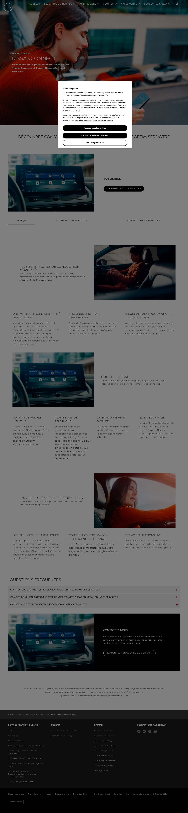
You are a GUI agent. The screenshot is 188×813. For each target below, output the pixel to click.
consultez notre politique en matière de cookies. (94, 120)
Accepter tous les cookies (95, 128)
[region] (95, 114)
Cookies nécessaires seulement (95, 135)
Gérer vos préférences (95, 143)
